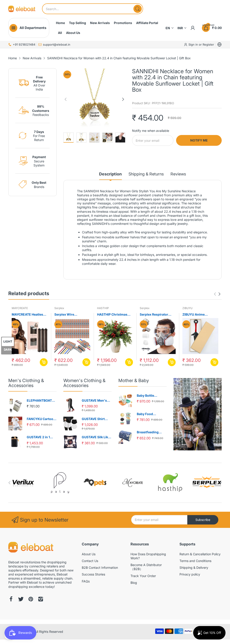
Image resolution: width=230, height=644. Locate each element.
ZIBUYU (187, 308)
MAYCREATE (20, 308)
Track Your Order (143, 576)
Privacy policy (189, 574)
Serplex (59, 308)
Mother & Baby (133, 380)
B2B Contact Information (100, 567)
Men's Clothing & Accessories (26, 383)
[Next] (65, 99)
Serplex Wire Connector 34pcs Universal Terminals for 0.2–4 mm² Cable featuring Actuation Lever (72, 314)
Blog (133, 582)
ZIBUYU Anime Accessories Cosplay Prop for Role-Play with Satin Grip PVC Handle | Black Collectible (200, 314)
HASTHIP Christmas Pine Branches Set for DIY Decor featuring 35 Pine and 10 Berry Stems (114, 314)
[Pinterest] (30, 599)
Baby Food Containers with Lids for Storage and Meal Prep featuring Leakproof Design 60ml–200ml (150, 414)
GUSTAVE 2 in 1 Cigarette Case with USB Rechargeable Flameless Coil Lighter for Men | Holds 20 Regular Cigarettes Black (42, 437)
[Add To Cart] (44, 362)
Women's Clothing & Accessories (84, 383)
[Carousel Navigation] (217, 294)
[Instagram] (40, 599)
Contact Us (90, 561)
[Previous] (123, 99)
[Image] (197, 414)
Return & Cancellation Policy (200, 554)
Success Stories (93, 574)
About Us (88, 554)
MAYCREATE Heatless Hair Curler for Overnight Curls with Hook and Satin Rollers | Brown (29, 314)
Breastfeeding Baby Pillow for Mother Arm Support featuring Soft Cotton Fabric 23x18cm (151, 432)
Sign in (193, 44)
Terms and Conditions (195, 561)
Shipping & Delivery (193, 567)
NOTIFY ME (199, 140)
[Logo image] (23, 482)
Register (208, 44)
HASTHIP (103, 308)
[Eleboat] (21, 9)
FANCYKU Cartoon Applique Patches (41, 419)
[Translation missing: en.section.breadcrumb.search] (137, 9)
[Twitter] (21, 599)
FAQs (86, 581)
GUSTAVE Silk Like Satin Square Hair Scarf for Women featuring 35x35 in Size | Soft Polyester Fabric (96, 437)
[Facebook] (11, 599)
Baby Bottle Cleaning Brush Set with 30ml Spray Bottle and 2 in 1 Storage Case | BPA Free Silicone (151, 396)
